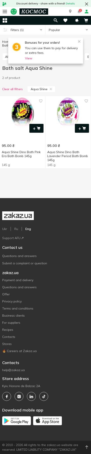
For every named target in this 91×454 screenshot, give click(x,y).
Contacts (8, 337)
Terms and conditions (17, 308)
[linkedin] (31, 396)
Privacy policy (12, 301)
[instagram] (19, 396)
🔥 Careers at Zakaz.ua (19, 351)
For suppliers (11, 323)
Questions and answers (19, 256)
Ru (16, 229)
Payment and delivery (17, 280)
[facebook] (6, 396)
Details (70, 3)
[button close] (86, 4)
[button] (70, 11)
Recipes (7, 330)
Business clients (13, 316)
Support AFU (11, 238)
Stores (7, 344)
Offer (6, 294)
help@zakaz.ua (13, 370)
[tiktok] (43, 396)
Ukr (4, 229)
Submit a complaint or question (24, 263)
